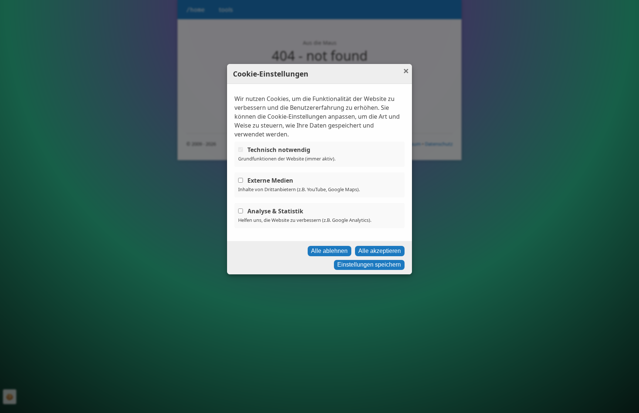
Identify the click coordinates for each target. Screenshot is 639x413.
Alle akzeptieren (379, 251)
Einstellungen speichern (369, 264)
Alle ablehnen (329, 251)
